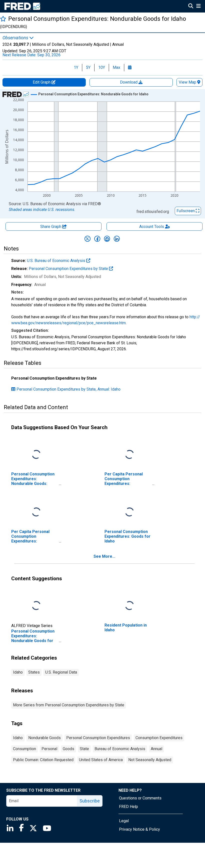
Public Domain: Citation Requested (43, 759)
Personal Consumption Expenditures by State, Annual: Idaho (68, 389)
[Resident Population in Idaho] (129, 605)
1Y (76, 67)
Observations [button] (15, 38)
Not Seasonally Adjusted (149, 759)
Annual (156, 748)
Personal (49, 748)
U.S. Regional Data (61, 672)
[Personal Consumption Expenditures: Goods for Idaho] (129, 512)
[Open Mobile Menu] (198, 6)
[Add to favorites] (3, 19)
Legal (124, 820)
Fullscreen (186, 210)
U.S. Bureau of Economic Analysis (56, 260)
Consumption (24, 748)
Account (151, 226)
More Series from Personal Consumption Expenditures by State (68, 705)
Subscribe (90, 800)
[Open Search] (190, 6)
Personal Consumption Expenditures (98, 737)
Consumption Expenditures (159, 737)
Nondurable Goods (44, 737)
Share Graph (51, 226)
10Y (101, 67)
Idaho (18, 672)
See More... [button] (104, 556)
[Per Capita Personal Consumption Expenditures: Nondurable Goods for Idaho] (129, 454)
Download (129, 82)
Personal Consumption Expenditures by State (69, 268)
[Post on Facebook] (97, 239)
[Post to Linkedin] (117, 239)
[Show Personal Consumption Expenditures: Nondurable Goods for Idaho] (93, 94)
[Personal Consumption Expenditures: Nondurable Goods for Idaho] (36, 605)
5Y (88, 67)
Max (116, 67)
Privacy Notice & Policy (139, 829)
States (34, 672)
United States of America (101, 759)
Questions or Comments (140, 798)
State (84, 748)
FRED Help (128, 806)
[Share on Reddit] (107, 239)
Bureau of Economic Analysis (119, 748)
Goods (68, 748)
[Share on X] (87, 239)
